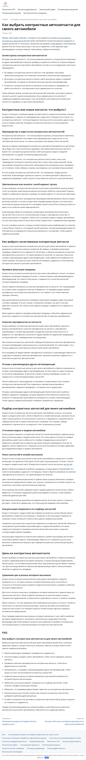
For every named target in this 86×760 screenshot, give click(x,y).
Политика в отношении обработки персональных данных (24, 738)
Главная (5, 19)
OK (47, 757)
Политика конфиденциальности (14, 741)
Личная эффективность (56, 748)
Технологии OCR (8, 9)
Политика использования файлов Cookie (65, 738)
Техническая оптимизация (12, 752)
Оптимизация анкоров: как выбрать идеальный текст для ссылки (33, 734)
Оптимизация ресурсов (11, 13)
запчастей (68, 464)
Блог (4, 734)
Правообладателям (37, 741)
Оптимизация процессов (68, 9)
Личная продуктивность (27, 9)
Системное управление (35, 748)
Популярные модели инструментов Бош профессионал (19, 721)
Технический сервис (47, 9)
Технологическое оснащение (35, 13)
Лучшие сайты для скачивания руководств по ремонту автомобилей (64, 721)
